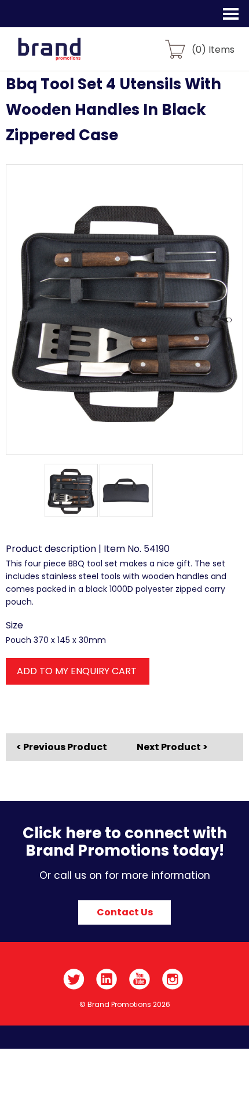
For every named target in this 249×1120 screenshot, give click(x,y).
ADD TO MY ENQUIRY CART (77, 671)
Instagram (173, 979)
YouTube (140, 979)
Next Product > (172, 747)
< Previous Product (61, 747)
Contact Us (125, 912)
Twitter (74, 979)
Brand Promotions (70, 55)
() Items (213, 49)
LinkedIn (107, 979)
